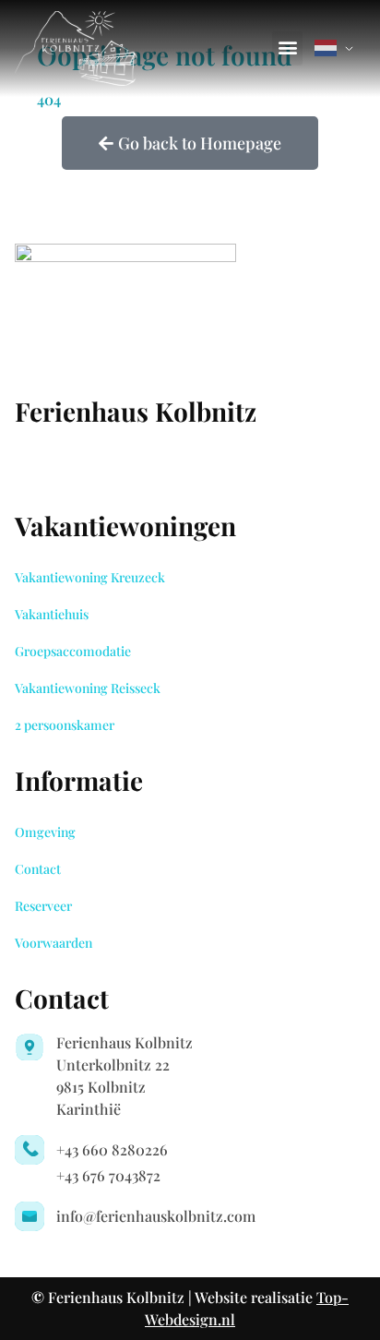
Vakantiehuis (52, 614)
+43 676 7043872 (108, 1175)
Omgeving (45, 832)
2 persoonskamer (64, 725)
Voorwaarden (53, 942)
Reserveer (43, 906)
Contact (38, 869)
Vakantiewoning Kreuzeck (90, 577)
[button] (287, 48)
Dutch (337, 48)
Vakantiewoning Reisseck (87, 688)
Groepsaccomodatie (73, 651)
